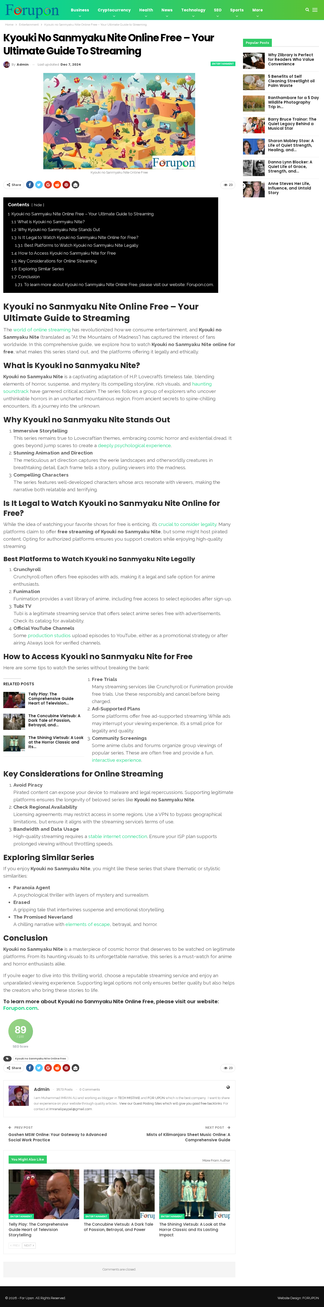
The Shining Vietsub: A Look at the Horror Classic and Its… (56, 742)
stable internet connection (117, 836)
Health (146, 10)
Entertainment (223, 64)
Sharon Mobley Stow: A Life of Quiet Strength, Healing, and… (291, 145)
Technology (193, 10)
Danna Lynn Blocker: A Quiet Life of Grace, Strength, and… (290, 166)
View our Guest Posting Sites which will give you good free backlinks (170, 1103)
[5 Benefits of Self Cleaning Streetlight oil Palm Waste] (254, 82)
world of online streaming (42, 329)
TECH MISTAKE (129, 1098)
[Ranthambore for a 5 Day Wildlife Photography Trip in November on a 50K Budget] (254, 104)
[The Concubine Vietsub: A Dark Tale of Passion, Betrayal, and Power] (14, 722)
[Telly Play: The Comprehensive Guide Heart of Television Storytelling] (14, 700)
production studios (49, 635)
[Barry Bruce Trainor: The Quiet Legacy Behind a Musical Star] (254, 125)
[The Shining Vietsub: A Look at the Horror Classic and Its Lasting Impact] (14, 743)
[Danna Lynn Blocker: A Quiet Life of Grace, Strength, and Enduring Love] (254, 168)
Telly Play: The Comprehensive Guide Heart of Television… (51, 698)
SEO (217, 10)
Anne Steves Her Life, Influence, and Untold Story (289, 188)
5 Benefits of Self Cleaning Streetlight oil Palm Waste (291, 81)
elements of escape (88, 924)
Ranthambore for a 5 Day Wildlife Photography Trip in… (293, 102)
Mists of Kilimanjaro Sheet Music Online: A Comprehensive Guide (188, 1137)
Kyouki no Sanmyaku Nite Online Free (40, 1058)
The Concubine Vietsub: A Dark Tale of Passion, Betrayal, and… (54, 720)
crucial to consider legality (187, 524)
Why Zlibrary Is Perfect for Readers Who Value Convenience (291, 59)
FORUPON (310, 1298)
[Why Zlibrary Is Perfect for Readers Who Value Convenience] (254, 61)
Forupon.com (20, 1008)
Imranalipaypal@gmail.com (70, 1109)
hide (38, 205)
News (167, 10)
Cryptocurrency (114, 10)
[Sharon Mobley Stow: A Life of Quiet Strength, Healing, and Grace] (254, 147)
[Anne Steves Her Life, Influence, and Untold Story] (254, 189)
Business (80, 10)
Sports (237, 10)
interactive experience (116, 760)
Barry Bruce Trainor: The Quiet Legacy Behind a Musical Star (292, 124)
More (257, 10)
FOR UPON (156, 1098)
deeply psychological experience (134, 445)
